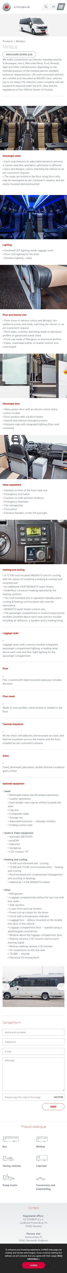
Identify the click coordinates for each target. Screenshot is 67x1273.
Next (61, 986)
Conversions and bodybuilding (45, 1187)
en (53, 6)
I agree (33, 1265)
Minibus (20, 41)
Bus (5, 1146)
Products (8, 41)
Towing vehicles (12, 1165)
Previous (6, 986)
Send (53, 1106)
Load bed (41, 1165)
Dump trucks (10, 1185)
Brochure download (19, 54)
